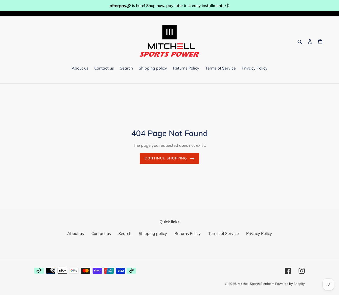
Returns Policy (187, 233)
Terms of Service (223, 233)
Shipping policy (153, 233)
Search (124, 233)
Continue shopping (165, 158)
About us (75, 233)
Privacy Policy (259, 233)
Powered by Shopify (290, 284)
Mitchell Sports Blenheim (256, 284)
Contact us (101, 233)
